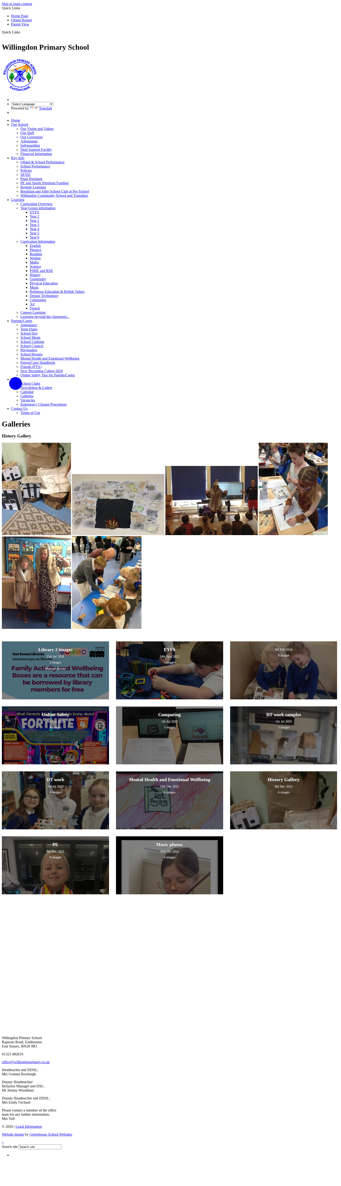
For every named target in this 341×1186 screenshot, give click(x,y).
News (15, 379)
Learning (17, 200)
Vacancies (27, 400)
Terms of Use (30, 413)
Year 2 (34, 221)
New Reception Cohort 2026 (41, 371)
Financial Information (36, 154)
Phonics (35, 250)
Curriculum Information (37, 241)
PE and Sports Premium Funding (44, 183)
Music (34, 287)
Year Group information (37, 208)
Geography (38, 279)
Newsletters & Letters (36, 388)
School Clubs (30, 383)
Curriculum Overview (36, 204)
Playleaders (28, 350)
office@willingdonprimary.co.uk (26, 1062)
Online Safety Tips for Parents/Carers (47, 375)
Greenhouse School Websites (50, 1134)
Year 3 (34, 225)
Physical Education (44, 283)
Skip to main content (17, 4)
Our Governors (31, 137)
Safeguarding (30, 145)
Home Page (19, 16)
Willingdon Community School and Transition (54, 195)
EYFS (34, 212)
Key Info (17, 158)
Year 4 (34, 229)
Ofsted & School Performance (42, 162)
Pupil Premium (31, 179)
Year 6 (34, 237)
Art (32, 304)
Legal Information (29, 1126)
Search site (10, 1147)
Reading (36, 254)
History (35, 275)
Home (15, 120)
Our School (19, 124)
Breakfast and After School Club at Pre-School (54, 191)
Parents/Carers (21, 321)
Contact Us (19, 408)
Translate (45, 108)
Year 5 (34, 233)
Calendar (27, 392)
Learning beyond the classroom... (44, 317)
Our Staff (27, 133)
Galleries (26, 396)
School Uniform (32, 342)
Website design (13, 1134)
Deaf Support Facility (36, 150)
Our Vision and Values (37, 129)
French (35, 308)
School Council (31, 346)
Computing (38, 300)
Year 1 (34, 216)
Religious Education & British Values (57, 292)
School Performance (35, 166)
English (35, 246)
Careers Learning (33, 312)
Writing (35, 258)
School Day (29, 333)
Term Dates (28, 329)
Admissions (29, 141)
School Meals (30, 337)
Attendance (28, 325)
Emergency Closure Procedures (43, 404)
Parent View (20, 24)
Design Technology (44, 296)
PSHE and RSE (41, 271)
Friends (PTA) (31, 367)
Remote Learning (33, 187)
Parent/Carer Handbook (37, 363)
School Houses (31, 354)
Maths (34, 262)
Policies (26, 170)
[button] (22, 32)
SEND (25, 175)
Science (35, 266)
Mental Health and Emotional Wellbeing (49, 358)
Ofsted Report (21, 20)
